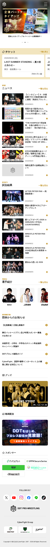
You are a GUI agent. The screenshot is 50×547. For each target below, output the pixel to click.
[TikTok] (44, 497)
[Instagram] (21, 497)
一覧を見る (44, 52)
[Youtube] (14, 497)
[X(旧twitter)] (6, 497)
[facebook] (29, 497)
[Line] (36, 497)
